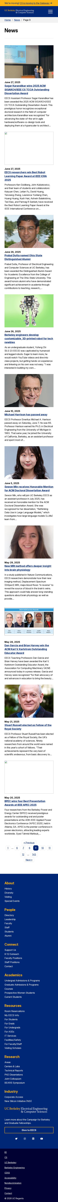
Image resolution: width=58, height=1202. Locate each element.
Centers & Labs (12, 1066)
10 (42, 847)
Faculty (8, 923)
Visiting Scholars (13, 1048)
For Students (11, 1019)
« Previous (30, 842)
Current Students (13, 996)
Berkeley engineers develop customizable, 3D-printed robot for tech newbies (29, 338)
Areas (8, 1062)
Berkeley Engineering (15, 1167)
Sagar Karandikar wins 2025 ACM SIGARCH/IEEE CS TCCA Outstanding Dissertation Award (27, 89)
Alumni (8, 935)
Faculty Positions (13, 958)
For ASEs (9, 1031)
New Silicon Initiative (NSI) (18, 1101)
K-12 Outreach (12, 954)
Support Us (10, 950)
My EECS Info (12, 1015)
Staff (7, 927)
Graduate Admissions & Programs (22, 984)
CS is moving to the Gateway (35, 3)
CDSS (7, 1173)
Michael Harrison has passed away (26, 414)
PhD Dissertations (14, 1074)
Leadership (10, 919)
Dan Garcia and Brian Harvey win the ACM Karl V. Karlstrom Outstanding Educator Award (27, 649)
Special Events (12, 901)
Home (8, 20)
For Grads (9, 1023)
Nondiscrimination (13, 1183)
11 (50, 847)
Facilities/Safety (13, 1039)
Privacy (8, 1188)
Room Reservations (15, 1011)
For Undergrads (12, 1027)
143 (34, 854)
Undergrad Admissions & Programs (22, 980)
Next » (30, 859)
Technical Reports (14, 1070)
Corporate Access (14, 1097)
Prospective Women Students (20, 992)
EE (6, 1152)
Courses (9, 988)
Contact (9, 966)
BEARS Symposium (15, 1082)
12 (23, 854)
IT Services (10, 1035)
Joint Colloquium (13, 1078)
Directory (9, 915)
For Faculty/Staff (13, 1044)
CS (6, 1157)
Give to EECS (29, 1130)
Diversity (9, 892)
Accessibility (10, 1178)
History (8, 888)
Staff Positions (12, 962)
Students (9, 931)
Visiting (8, 896)
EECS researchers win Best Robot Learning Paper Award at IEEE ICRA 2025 (26, 176)
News (17, 20)
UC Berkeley (10, 1162)
